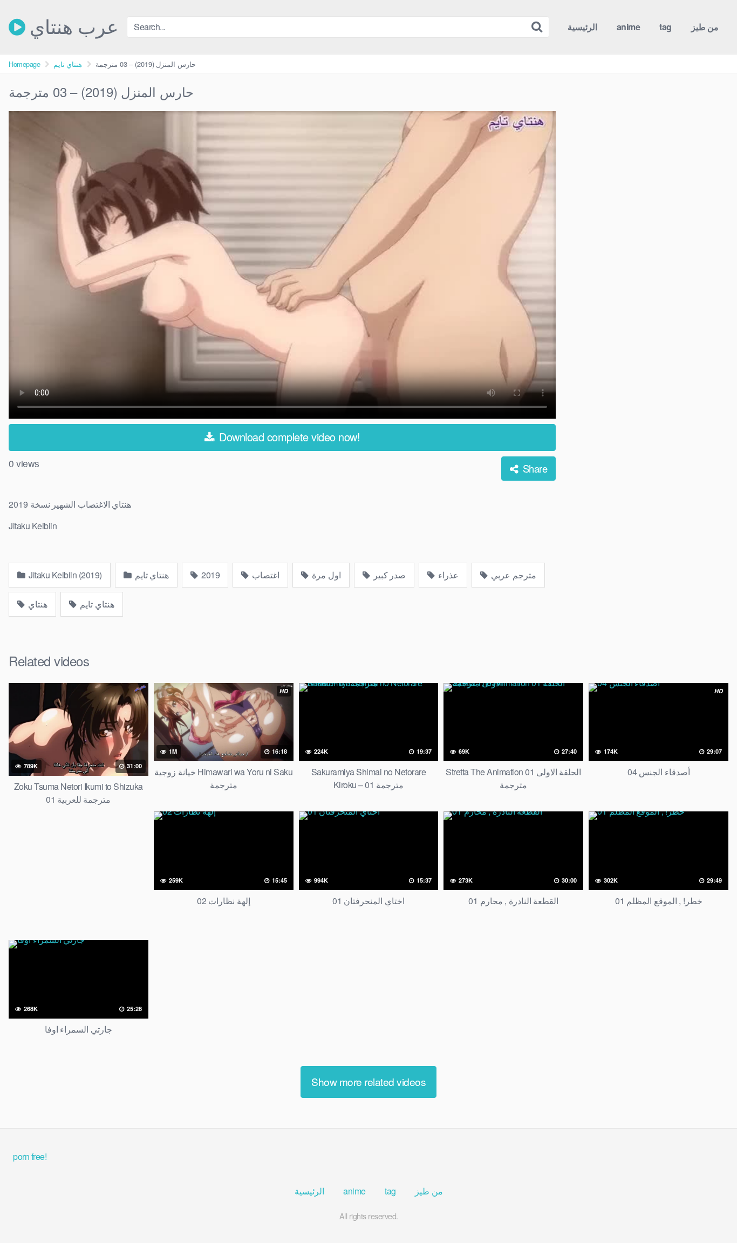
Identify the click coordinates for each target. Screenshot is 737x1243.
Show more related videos (368, 1081)
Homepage (24, 64)
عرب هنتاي (71, 27)
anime (628, 27)
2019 (210, 575)
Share (533, 468)
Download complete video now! (288, 437)
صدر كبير (388, 575)
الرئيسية (582, 27)
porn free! (29, 1156)
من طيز (705, 27)
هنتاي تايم (68, 64)
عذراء (447, 575)
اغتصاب (265, 575)
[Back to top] (707, 1208)
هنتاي (37, 604)
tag (665, 27)
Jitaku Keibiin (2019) (64, 575)
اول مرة (325, 575)
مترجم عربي (512, 575)
